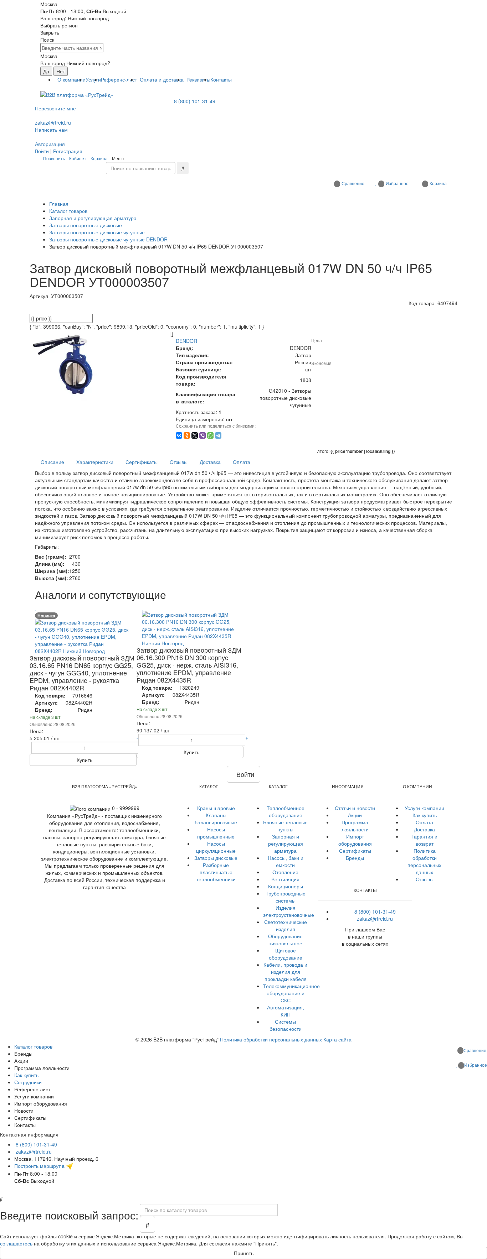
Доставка (424, 829)
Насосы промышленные (216, 833)
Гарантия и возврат (424, 840)
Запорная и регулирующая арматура (285, 843)
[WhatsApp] (210, 435)
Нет (60, 71)
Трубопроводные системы (286, 897)
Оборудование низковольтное (285, 940)
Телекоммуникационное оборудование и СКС (291, 993)
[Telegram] (218, 435)
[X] (194, 435)
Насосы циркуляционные (216, 847)
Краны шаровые (216, 807)
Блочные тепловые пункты (285, 826)
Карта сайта (337, 1039)
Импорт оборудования (355, 840)
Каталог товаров (33, 1046)
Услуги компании (424, 807)
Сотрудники (28, 1082)
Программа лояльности (355, 826)
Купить (83, 759)
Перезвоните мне (55, 108)
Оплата (424, 822)
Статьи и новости (355, 807)
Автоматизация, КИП (285, 1011)
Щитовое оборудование (285, 954)
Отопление (285, 872)
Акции (355, 815)
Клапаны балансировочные (216, 818)
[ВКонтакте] (179, 435)
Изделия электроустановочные (288, 911)
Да (46, 71)
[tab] (52, 461)
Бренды (355, 857)
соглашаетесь (16, 1243)
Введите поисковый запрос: (69, 1215)
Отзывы (425, 879)
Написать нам (51, 129)
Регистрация (67, 151)
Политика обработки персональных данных (424, 861)
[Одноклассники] (187, 435)
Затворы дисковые (215, 857)
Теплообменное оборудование (285, 811)
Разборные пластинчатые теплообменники (216, 872)
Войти (42, 151)
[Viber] (202, 435)
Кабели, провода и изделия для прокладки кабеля (285, 971)
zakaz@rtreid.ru (53, 122)
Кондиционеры (285, 886)
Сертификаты (355, 850)
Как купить (424, 815)
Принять (243, 1253)
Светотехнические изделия (285, 925)
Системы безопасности (286, 1025)
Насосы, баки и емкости (285, 861)
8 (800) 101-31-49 (194, 101)
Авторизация (50, 143)
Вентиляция (285, 879)
